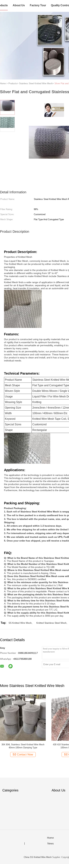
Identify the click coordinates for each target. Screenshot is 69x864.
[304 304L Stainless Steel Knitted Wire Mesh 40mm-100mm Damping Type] (23, 717)
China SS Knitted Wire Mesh (38, 857)
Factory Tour (38, 5)
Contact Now (25, 754)
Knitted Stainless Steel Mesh (51, 622)
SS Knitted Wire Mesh (20, 622)
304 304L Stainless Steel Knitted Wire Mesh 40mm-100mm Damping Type (23, 746)
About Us (19, 5)
